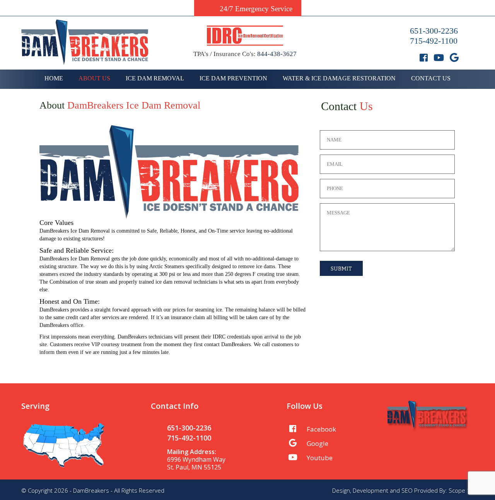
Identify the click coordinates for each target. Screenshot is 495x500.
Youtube (320, 457)
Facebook (321, 429)
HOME (53, 78)
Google (317, 443)
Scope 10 (461, 490)
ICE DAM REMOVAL (155, 78)
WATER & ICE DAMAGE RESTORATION (339, 78)
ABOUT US (94, 78)
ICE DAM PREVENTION (233, 78)
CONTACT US (431, 78)
